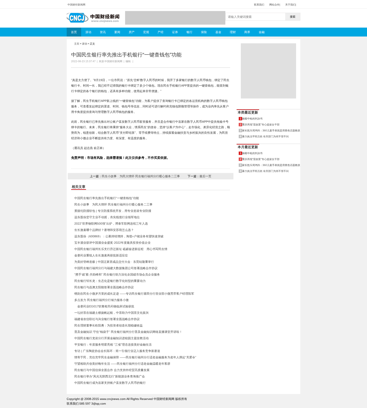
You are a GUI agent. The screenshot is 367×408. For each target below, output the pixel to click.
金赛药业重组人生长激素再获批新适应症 (101, 255)
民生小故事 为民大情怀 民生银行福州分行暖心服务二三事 (141, 176)
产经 (161, 32)
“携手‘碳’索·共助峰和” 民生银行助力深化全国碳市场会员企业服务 (117, 274)
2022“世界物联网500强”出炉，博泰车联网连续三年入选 (111, 223)
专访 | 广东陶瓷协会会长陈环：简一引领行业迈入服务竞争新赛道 (117, 351)
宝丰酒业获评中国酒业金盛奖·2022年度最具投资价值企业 (112, 242)
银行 (189, 32)
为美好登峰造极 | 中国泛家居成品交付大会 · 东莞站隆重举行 (114, 261)
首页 (74, 32)
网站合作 (274, 4)
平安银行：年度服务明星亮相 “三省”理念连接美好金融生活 (113, 344)
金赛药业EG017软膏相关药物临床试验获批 (104, 306)
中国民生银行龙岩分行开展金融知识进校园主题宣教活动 (111, 338)
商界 (247, 32)
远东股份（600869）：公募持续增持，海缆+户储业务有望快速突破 (119, 236)
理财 (233, 32)
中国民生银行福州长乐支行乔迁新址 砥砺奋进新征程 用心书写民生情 (120, 249)
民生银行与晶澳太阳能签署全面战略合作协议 (104, 287)
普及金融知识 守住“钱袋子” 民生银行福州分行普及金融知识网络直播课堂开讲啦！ (128, 331)
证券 (175, 32)
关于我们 (290, 4)
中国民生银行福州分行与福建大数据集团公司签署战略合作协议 (116, 268)
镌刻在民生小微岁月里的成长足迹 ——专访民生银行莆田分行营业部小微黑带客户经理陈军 (134, 293)
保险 (204, 32)
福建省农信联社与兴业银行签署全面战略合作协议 (107, 319)
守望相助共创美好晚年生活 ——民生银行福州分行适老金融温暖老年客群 (122, 363)
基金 (218, 32)
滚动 (88, 32)
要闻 (117, 32)
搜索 (292, 16)
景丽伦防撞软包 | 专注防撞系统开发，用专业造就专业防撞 (112, 210)
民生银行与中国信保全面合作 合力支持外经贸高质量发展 (112, 370)
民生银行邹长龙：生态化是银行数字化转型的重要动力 (110, 281)
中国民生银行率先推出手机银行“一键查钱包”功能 (106, 198)
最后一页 (205, 176)
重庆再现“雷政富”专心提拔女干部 (260, 124)
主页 (76, 43)
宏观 (146, 32)
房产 (132, 32)
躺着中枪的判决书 (252, 118)
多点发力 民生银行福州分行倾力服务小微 (101, 300)
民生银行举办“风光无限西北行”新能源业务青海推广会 (109, 376)
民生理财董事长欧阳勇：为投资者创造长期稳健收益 (108, 325)
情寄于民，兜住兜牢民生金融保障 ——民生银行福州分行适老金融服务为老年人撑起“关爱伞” (135, 357)
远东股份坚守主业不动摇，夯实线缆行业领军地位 (107, 217)
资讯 (103, 32)
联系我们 (259, 4)
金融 (262, 32)
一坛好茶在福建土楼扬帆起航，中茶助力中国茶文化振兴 (111, 312)
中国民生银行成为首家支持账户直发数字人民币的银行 (110, 382)
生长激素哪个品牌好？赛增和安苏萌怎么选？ (104, 230)
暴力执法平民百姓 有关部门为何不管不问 (265, 136)
